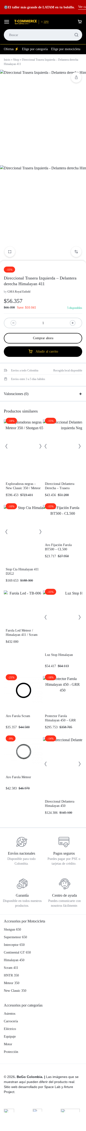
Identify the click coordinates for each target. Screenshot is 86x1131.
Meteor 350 (11, 983)
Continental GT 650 (17, 952)
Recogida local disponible (67, 370)
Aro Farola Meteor (18, 777)
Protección (11, 1052)
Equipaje (10, 1036)
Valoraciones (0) (16, 394)
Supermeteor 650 (15, 937)
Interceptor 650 (14, 945)
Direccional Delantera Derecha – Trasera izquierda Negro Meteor (61, 488)
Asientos (9, 1013)
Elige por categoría (35, 49)
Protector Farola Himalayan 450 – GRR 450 (60, 720)
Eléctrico (10, 1029)
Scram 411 (11, 968)
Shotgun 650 (12, 929)
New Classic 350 (15, 990)
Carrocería (11, 1021)
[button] (76, 252)
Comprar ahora (43, 338)
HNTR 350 (11, 975)
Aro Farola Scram (18, 716)
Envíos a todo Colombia (24, 370)
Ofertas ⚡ (11, 49)
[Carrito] (79, 21)
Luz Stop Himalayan (59, 655)
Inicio (7, 59)
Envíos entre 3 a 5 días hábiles (28, 379)
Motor (8, 1044)
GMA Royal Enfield (18, 291)
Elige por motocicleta (65, 49)
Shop (16, 59)
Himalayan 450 (14, 960)
